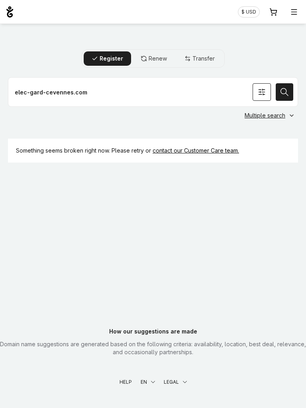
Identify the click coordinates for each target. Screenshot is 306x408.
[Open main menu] (294, 12)
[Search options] (262, 92)
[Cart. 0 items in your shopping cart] (273, 12)
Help (126, 382)
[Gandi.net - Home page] (10, 12)
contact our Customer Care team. (196, 150)
